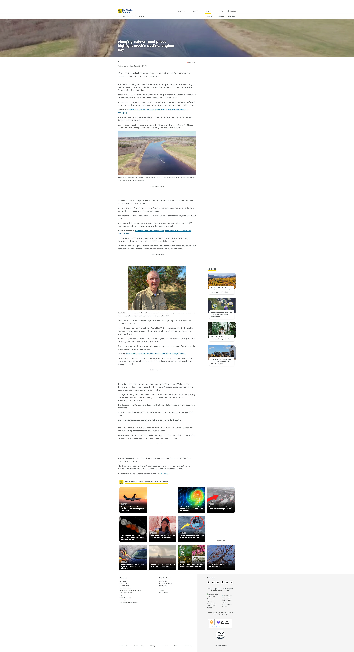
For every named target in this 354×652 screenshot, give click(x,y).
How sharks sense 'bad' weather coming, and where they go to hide (155, 353)
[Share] (119, 61)
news (123, 16)
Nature (129, 16)
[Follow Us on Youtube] (217, 582)
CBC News (164, 473)
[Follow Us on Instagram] (213, 582)
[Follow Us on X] (231, 582)
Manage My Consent (126, 593)
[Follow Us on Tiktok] (222, 582)
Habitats (136, 16)
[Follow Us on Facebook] (208, 582)
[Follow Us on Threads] (227, 582)
